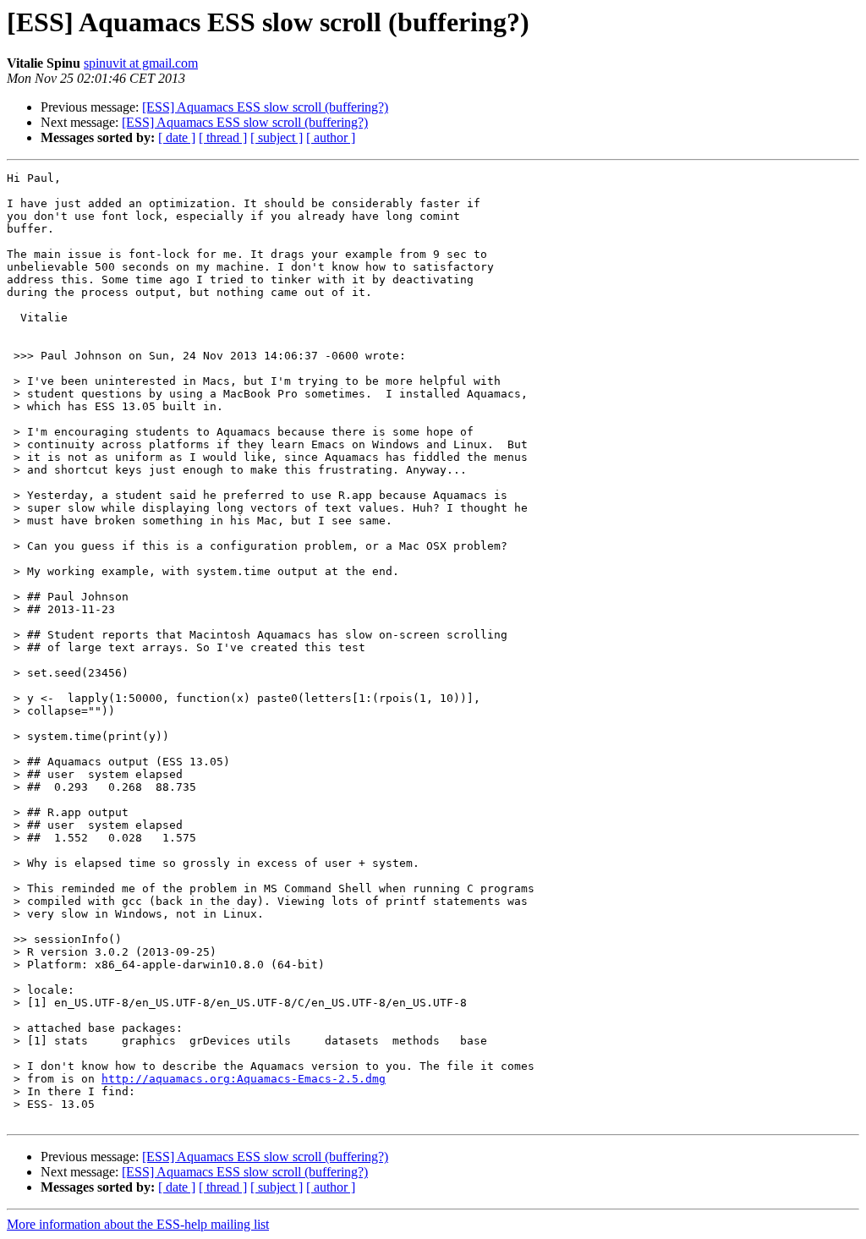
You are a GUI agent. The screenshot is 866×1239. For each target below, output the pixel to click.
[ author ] (330, 137)
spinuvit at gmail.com (141, 63)
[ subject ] (276, 137)
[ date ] (176, 137)
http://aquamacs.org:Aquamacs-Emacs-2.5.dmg (243, 1078)
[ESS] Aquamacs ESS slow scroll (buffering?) (265, 107)
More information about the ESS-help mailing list (138, 1224)
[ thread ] (223, 137)
